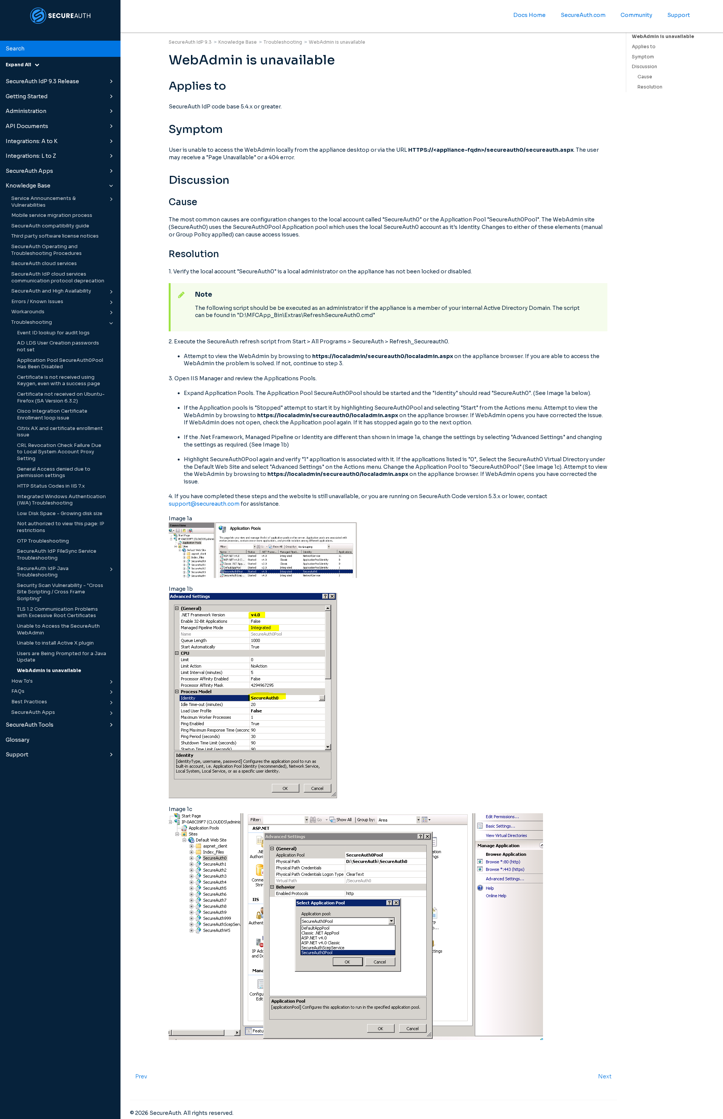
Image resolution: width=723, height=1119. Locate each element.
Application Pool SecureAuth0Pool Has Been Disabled (60, 363)
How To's (22, 681)
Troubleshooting (31, 322)
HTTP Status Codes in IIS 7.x (51, 486)
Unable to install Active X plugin (55, 643)
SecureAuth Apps (29, 171)
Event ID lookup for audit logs (53, 333)
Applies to (644, 46)
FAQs (17, 691)
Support (17, 754)
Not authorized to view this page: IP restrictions (60, 527)
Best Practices (29, 702)
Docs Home (529, 15)
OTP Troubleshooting (43, 541)
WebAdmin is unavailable (49, 671)
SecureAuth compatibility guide (50, 226)
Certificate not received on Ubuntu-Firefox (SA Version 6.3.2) (61, 397)
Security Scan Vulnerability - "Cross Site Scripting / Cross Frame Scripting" (60, 592)
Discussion (644, 66)
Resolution (650, 87)
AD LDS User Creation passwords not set (58, 346)
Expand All (20, 64)
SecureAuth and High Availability (51, 291)
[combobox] (60, 49)
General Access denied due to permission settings (53, 472)
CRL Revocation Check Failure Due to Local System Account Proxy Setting (59, 452)
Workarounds (27, 312)
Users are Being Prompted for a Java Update (61, 657)
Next (605, 1076)
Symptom (643, 56)
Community (636, 15)
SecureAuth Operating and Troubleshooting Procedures (46, 250)
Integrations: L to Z (31, 155)
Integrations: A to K (32, 141)
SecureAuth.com (583, 15)
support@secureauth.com (204, 503)
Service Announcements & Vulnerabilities (43, 201)
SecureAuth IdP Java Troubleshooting (43, 572)
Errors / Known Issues (37, 302)
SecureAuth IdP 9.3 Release (42, 81)
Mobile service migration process (51, 215)
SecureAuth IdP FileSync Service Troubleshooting (56, 554)
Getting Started (26, 96)
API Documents (27, 126)
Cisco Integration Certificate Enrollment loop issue (52, 414)
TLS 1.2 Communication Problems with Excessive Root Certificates (57, 612)
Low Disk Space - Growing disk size (59, 514)
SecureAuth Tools (29, 724)
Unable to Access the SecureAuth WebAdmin (58, 629)
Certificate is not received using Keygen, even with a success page (58, 380)
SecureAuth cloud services (44, 264)
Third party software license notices (55, 236)
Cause (645, 76)
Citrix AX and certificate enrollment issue (60, 431)
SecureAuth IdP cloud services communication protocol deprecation (57, 277)
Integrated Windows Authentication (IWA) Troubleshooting (61, 500)
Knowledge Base (28, 185)
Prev (141, 1076)
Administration (26, 111)
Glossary (17, 739)
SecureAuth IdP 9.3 (190, 42)
